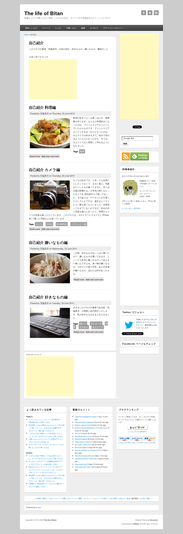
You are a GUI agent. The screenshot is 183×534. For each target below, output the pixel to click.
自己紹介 (135, 498)
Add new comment (50, 156)
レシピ (58, 27)
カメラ (39, 224)
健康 (83, 27)
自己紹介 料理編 (42, 107)
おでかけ (94, 27)
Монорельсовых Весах (84, 455)
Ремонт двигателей (82, 425)
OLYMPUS (62, 224)
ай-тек (77, 433)
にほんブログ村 (124, 442)
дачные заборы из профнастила (88, 450)
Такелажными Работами (85, 467)
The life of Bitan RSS (156, 12)
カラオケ (83, 326)
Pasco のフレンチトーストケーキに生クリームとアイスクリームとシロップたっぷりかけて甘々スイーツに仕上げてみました (46, 470)
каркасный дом (81, 464)
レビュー (96, 498)
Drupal (38, 507)
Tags (148, 498)
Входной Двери (81, 439)
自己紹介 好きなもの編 (48, 297)
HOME (38, 498)
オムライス (97, 326)
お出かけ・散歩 (124, 498)
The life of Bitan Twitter (150, 12)
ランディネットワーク (148, 524)
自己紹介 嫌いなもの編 (48, 242)
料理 (82, 151)
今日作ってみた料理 (109, 498)
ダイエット (96, 323)
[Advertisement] (53, 79)
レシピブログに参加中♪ (137, 431)
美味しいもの (31, 27)
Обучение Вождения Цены (86, 416)
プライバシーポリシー (113, 27)
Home (26, 34)
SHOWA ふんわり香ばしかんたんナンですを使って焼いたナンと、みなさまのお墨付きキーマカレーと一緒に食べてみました (46, 428)
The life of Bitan (50, 520)
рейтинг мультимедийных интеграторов (91, 428)
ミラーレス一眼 (78, 224)
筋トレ (83, 323)
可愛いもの (71, 27)
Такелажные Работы (83, 442)
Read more (35, 156)
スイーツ (46, 27)
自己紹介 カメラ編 (44, 169)
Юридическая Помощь (84, 422)
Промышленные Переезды (86, 458)
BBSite (136, 524)
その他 (142, 498)
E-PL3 (49, 224)
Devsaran (154, 520)
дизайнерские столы (83, 436)
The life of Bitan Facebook (143, 12)
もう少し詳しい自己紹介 (131, 208)
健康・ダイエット (85, 498)
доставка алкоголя (82, 444)
